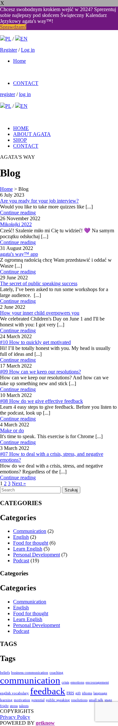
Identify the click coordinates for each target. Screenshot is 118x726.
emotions (77, 682)
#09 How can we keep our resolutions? (40, 371)
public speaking (58, 700)
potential (38, 700)
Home (19, 61)
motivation (22, 700)
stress (14, 706)
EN (24, 38)
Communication (29, 531)
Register (8, 50)
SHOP (20, 140)
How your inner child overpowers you (39, 313)
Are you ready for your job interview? (39, 201)
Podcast (21, 560)
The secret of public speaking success (38, 283)
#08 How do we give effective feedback (41, 401)
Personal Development (36, 554)
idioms (87, 693)
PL (8, 38)
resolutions (79, 700)
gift (78, 693)
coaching (56, 672)
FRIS (70, 693)
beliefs (5, 672)
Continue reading (18, 212)
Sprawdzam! (13, 27)
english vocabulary (14, 693)
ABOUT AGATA (32, 134)
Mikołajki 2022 (16, 224)
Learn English (27, 549)
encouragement (97, 682)
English (21, 537)
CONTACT (25, 83)
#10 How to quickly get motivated (35, 342)
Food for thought (30, 543)
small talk (96, 700)
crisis (65, 682)
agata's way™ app (19, 254)
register (7, 94)
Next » (19, 483)
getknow (45, 723)
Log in (28, 50)
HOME (21, 128)
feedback (47, 691)
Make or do (12, 430)
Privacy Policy (15, 717)
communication (30, 680)
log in (25, 94)
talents (24, 706)
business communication (29, 672)
